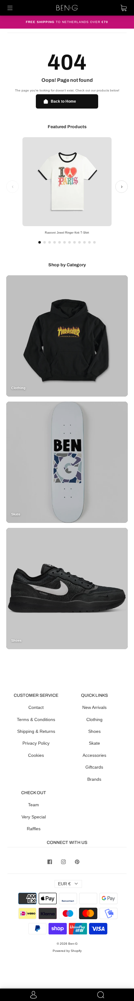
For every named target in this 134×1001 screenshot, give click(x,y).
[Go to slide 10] (84, 242)
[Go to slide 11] (89, 242)
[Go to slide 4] (54, 242)
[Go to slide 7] (69, 242)
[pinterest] (77, 861)
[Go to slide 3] (49, 242)
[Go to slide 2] (44, 242)
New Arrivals (94, 707)
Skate (94, 743)
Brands (94, 779)
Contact (36, 707)
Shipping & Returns (36, 731)
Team (33, 804)
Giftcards (94, 767)
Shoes (94, 731)
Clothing (94, 719)
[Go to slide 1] (39, 242)
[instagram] (63, 861)
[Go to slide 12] (94, 242)
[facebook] (49, 861)
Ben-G (73, 943)
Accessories (94, 755)
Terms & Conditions (36, 719)
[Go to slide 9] (79, 242)
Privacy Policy (36, 743)
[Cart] (124, 7)
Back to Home (63, 101)
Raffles (34, 828)
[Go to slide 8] (74, 242)
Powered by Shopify (67, 950)
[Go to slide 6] (64, 242)
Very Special (34, 816)
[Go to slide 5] (59, 242)
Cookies (36, 755)
